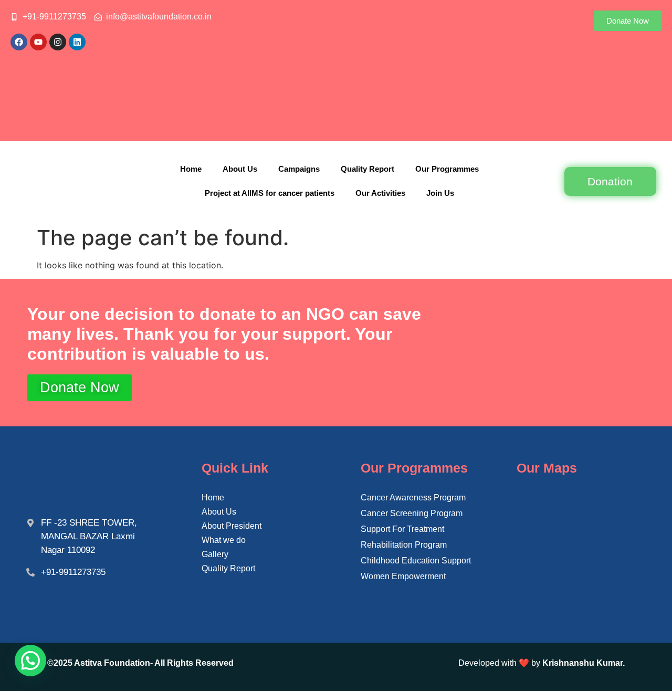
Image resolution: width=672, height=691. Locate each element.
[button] (30, 660)
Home (191, 168)
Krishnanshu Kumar (582, 662)
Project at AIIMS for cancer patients (269, 193)
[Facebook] (18, 42)
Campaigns (299, 168)
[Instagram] (57, 42)
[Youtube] (38, 42)
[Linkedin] (77, 42)
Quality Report (367, 168)
